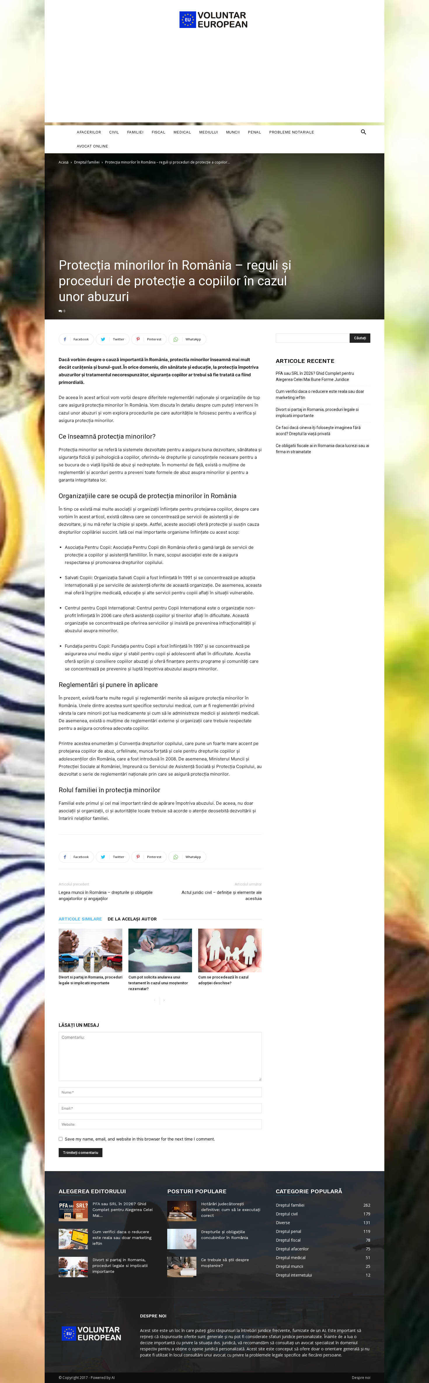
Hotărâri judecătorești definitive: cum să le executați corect (230, 1209)
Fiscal (158, 132)
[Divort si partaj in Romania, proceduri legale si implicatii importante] (90, 950)
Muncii (233, 132)
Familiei (135, 132)
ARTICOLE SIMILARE (80, 919)
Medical (182, 132)
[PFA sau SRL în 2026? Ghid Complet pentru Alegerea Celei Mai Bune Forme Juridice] (73, 1211)
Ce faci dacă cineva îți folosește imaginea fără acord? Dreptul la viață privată (318, 430)
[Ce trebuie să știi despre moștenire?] (181, 1267)
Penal (254, 132)
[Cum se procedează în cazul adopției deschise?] (230, 950)
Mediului (208, 132)
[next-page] (164, 1000)
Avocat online (92, 146)
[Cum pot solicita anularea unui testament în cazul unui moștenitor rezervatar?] (160, 950)
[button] (363, 133)
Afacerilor (89, 132)
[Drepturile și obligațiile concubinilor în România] (181, 1239)
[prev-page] (154, 1000)
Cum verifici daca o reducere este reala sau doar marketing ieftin (320, 394)
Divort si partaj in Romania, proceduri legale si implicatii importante (317, 412)
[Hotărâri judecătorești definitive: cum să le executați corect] (181, 1211)
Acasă (64, 162)
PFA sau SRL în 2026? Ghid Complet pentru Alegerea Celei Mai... (123, 1209)
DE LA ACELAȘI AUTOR (132, 919)
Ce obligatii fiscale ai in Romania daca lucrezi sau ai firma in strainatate (322, 448)
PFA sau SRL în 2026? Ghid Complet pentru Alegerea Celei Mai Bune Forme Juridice (315, 376)
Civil (114, 132)
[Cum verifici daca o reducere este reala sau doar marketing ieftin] (73, 1239)
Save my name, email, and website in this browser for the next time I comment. (140, 1138)
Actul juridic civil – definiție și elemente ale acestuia (222, 895)
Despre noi (361, 1377)
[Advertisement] (214, 81)
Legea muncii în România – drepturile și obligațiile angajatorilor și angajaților (106, 895)
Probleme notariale (291, 132)
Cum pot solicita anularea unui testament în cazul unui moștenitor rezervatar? (158, 983)
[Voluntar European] (214, 19)
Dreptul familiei (87, 162)
